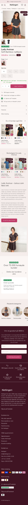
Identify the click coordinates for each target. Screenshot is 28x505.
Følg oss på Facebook (6, 409)
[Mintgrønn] (3, 171)
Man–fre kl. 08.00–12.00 (7, 456)
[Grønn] (7, 171)
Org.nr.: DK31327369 (6, 461)
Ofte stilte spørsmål (6, 418)
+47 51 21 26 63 (5, 459)
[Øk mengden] (8, 86)
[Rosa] (7, 138)
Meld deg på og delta (14, 357)
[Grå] (3, 138)
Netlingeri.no (7, 500)
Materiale (3, 110)
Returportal (4, 423)
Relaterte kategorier (14, 304)
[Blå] (5, 138)
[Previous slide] (2, 273)
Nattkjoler (14, 8)
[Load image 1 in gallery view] (14, 25)
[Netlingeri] (14, 5)
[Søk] (5, 5)
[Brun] (9, 171)
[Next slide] (26, 273)
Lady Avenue (21, 8)
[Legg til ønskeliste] (2, 12)
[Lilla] (9, 138)
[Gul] (20, 138)
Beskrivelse (4, 106)
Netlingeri (3, 451)
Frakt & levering (5, 426)
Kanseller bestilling (6, 443)
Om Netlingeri (4, 428)
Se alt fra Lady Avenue (9, 220)
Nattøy (9, 8)
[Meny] (2, 5)
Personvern (4, 441)
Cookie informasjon (6, 438)
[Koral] (5, 171)
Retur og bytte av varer (7, 421)
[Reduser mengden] (2, 86)
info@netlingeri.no (5, 454)
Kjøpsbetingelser (5, 436)
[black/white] (3, 63)
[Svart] (1, 138)
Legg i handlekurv (18, 86)
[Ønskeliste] (22, 5)
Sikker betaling (5, 114)
